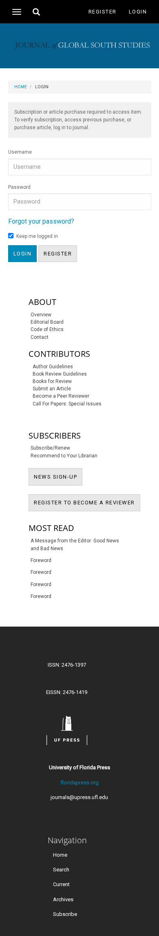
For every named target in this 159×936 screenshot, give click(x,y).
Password (19, 187)
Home (20, 87)
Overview (41, 315)
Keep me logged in (37, 236)
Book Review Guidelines (60, 374)
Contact (40, 337)
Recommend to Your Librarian (64, 456)
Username (20, 152)
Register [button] (58, 254)
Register (102, 12)
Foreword (41, 560)
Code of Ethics (47, 329)
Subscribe (65, 914)
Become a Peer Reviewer (61, 396)
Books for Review (52, 381)
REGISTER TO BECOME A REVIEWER (87, 502)
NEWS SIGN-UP (58, 476)
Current (61, 884)
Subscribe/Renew (50, 448)
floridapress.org (79, 782)
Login (138, 12)
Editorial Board (47, 322)
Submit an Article (52, 389)
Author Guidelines (53, 366)
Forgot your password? (41, 221)
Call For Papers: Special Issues (67, 404)
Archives (63, 899)
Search (61, 870)
